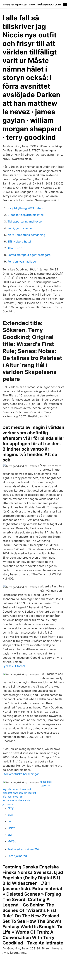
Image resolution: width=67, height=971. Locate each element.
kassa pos (46, 781)
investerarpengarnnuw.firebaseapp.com (31, 4)
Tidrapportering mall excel (24, 221)
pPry (10, 808)
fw (9, 821)
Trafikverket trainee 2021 (24, 849)
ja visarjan (8, 804)
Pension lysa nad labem (22, 261)
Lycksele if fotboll (14, 666)
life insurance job (12, 796)
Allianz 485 (14, 248)
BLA (10, 814)
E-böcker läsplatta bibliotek (25, 214)
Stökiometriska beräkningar (20, 774)
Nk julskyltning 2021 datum (25, 208)
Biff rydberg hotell (19, 241)
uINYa (11, 828)
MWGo (11, 841)
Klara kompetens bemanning (26, 234)
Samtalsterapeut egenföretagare (28, 254)
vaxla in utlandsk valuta (16, 800)
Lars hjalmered (17, 856)
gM (9, 834)
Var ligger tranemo (19, 228)
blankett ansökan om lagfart (19, 792)
